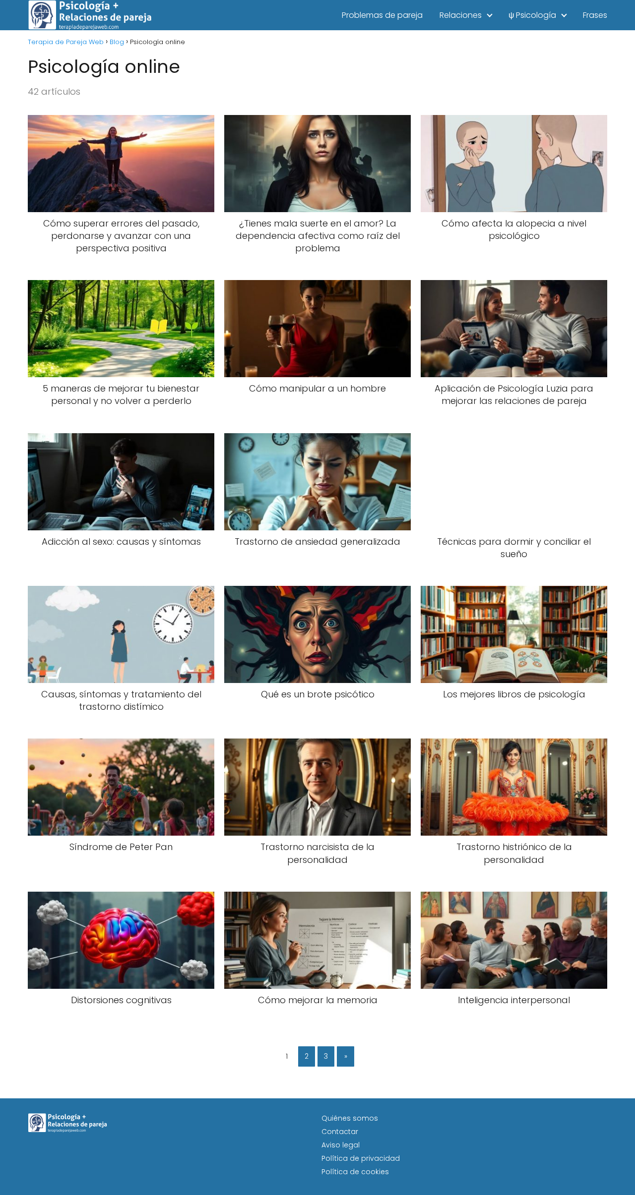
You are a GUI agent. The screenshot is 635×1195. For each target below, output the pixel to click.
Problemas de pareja (382, 15)
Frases (595, 15)
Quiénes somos (349, 1118)
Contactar (339, 1132)
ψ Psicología (532, 15)
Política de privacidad (360, 1158)
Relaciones (461, 15)
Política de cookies (355, 1172)
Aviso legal (340, 1145)
